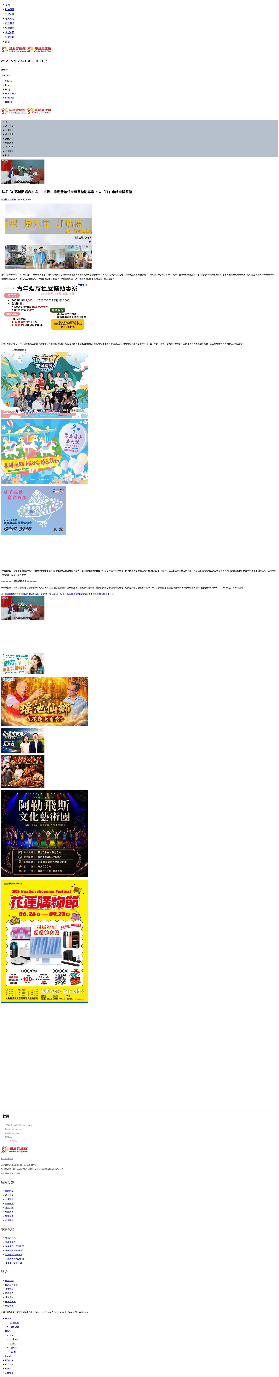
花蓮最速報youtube (14, 1258)
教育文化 (9, 18)
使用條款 (9, 1297)
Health (13, 1351)
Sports (8, 1355)
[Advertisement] (66, 551)
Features (9, 97)
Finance (9, 1364)
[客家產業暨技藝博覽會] (33, 533)
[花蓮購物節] (44, 1003)
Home (8, 1318)
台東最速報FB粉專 (13, 1254)
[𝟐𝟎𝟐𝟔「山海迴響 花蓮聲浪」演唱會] (44, 416)
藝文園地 (9, 37)
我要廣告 (9, 1293)
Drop (7, 84)
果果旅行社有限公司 (14, 1246)
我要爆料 (9, 1288)
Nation (8, 101)
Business (14, 1339)
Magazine (14, 1322)
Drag (7, 89)
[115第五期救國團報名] (22, 674)
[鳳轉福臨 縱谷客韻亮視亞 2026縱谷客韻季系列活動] (44, 483)
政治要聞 (9, 9)
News (8, 1330)
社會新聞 (9, 14)
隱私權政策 (10, 1301)
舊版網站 (9, 1190)
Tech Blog (14, 1326)
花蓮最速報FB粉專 (13, 1250)
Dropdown (10, 93)
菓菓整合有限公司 (13, 1262)
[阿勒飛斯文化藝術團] (44, 877)
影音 (7, 41)
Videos (8, 80)
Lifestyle (9, 1360)
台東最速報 (10, 1237)
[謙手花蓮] (44, 726)
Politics (13, 1347)
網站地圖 (9, 1305)
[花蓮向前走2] (22, 752)
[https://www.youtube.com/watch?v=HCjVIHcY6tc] (22, 182)
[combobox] (15, 70)
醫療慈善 (9, 27)
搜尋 (3, 69)
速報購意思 (10, 1241)
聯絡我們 (9, 1280)
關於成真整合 (11, 1284)
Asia (12, 1334)
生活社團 (9, 32)
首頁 (7, 4)
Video (8, 1368)
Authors (9, 1372)
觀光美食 (9, 23)
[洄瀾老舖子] (22, 787)
